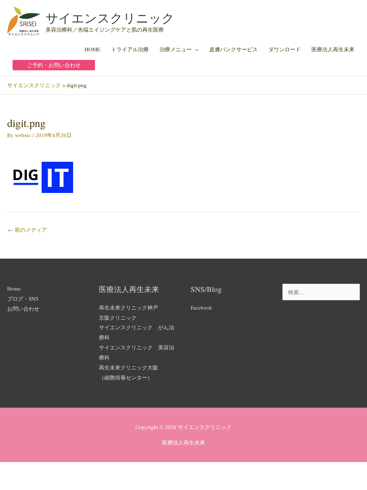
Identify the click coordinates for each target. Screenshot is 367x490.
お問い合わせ (23, 308)
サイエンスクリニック (110, 17)
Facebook (201, 307)
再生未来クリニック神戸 (128, 307)
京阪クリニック (118, 317)
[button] (54, 65)
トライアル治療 (130, 49)
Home (14, 288)
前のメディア (27, 229)
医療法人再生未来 (332, 49)
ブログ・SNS (22, 298)
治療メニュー (175, 49)
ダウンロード (284, 49)
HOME (92, 49)
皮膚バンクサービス (233, 49)
